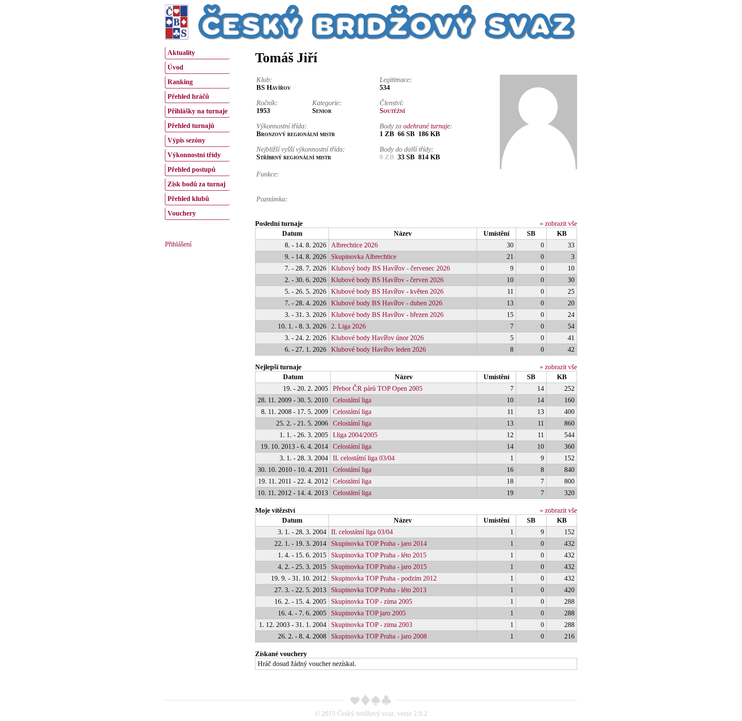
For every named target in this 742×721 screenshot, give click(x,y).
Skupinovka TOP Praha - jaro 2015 (379, 566)
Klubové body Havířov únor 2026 (377, 337)
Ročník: (266, 102)
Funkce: (267, 174)
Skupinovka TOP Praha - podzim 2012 (384, 578)
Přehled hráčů (188, 96)
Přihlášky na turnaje (197, 111)
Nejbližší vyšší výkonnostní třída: (300, 149)
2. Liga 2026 (348, 326)
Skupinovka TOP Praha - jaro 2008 (379, 636)
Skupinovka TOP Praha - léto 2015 (378, 555)
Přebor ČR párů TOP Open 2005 (378, 388)
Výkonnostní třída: (281, 126)
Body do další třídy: (406, 149)
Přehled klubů (188, 198)
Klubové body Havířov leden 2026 (378, 349)
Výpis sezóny (186, 140)
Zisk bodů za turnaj (196, 184)
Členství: (392, 102)
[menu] (197, 132)
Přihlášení (178, 244)
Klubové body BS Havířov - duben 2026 (386, 303)
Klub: (264, 79)
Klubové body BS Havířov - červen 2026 (387, 279)
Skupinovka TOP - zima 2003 (371, 624)
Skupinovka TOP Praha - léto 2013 (378, 589)
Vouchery (181, 213)
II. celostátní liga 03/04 (364, 458)
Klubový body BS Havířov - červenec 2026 (390, 268)
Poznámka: (271, 199)
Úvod (175, 67)
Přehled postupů (191, 169)
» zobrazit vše (558, 223)
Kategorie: (326, 102)
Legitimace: (396, 79)
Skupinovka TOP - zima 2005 (371, 601)
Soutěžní (392, 110)
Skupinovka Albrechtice (363, 256)
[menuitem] (197, 53)
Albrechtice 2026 (354, 245)
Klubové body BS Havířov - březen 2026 (387, 314)
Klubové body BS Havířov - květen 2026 (387, 291)
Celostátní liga (352, 400)
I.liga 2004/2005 (355, 434)
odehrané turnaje (426, 126)
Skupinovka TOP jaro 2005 (368, 613)
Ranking (180, 81)
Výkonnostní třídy (194, 154)
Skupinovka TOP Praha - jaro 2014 (379, 543)
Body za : (416, 126)
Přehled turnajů (190, 125)
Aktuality (181, 52)
